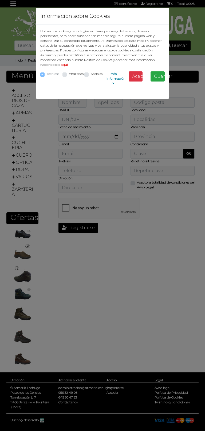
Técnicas (53, 74)
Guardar (159, 76)
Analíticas (76, 74)
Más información (116, 76)
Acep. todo (137, 76)
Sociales (96, 74)
